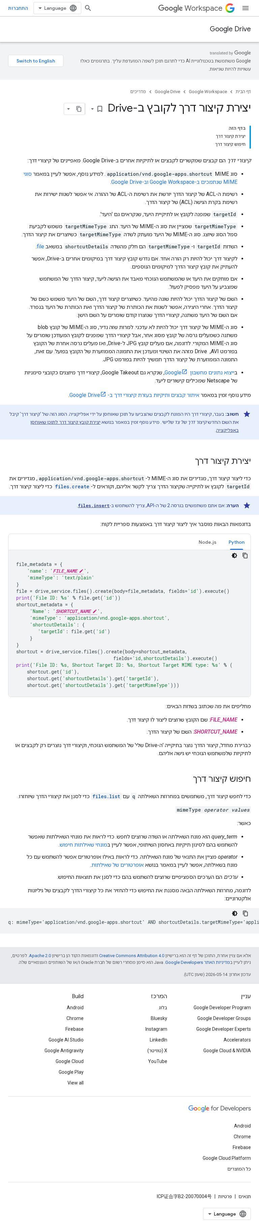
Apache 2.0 (40, 955)
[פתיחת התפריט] (245, 8)
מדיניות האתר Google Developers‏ (197, 962)
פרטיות (225, 1196)
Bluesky (159, 1018)
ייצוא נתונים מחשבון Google (199, 372)
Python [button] (236, 542)
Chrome (75, 1018)
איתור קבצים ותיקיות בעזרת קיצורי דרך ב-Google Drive (134, 395)
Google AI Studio (66, 1039)
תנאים (244, 1196)
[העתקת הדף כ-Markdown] (79, 109)
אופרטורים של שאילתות (117, 865)
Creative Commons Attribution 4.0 (131, 955)
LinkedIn (158, 1039)
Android (75, 1007)
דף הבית (243, 91)
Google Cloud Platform (227, 1158)
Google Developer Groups (224, 1018)
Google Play (71, 1072)
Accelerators (237, 1039)
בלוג (163, 1007)
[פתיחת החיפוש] (88, 8)
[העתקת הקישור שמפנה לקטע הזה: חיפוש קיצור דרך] (186, 780)
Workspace (203, 8)
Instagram (156, 1029)
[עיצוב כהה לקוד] (234, 555)
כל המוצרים (239, 1169)
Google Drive (230, 29)
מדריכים (138, 91)
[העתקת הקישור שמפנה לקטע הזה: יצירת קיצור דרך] (188, 462)
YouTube (157, 1061)
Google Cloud (70, 1061)
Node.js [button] (208, 542)
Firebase (74, 1029)
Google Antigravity (64, 1050)
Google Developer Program (222, 1007)
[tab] (237, 542)
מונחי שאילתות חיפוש (83, 845)
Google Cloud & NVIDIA (227, 1050)
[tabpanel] (129, 623)
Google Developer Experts (223, 1029)
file (40, 246)
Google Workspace (208, 91)
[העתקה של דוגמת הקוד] (245, 555)
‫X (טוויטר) (157, 1050)
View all (75, 1083)
